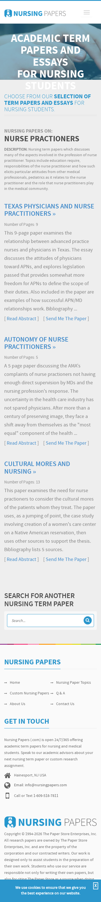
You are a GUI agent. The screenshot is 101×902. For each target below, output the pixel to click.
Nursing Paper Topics (73, 683)
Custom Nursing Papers (29, 693)
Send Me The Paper (66, 319)
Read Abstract (21, 319)
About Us (17, 704)
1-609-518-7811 (45, 796)
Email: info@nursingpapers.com (40, 785)
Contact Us (65, 704)
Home (15, 683)
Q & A (60, 693)
